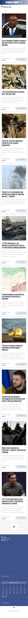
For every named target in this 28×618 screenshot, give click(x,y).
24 (10, 592)
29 (3, 594)
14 (24, 588)
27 (20, 592)
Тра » (5, 596)
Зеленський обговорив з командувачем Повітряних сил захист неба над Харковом (13, 399)
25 (13, 592)
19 (17, 590)
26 (17, 592)
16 (6, 590)
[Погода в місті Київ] (14, 537)
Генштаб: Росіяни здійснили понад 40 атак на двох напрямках (12, 143)
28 (24, 592)
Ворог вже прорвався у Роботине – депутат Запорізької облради (14, 450)
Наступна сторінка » (14, 526)
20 (20, 590)
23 (6, 592)
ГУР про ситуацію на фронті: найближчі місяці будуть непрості (12, 348)
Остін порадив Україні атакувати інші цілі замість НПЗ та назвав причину (14, 43)
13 (20, 588)
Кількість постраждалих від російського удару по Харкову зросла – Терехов (13, 194)
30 (6, 594)
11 (13, 588)
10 (10, 588)
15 (3, 590)
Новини (4, 60)
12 (17, 588)
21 (24, 590)
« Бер (2, 596)
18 (13, 590)
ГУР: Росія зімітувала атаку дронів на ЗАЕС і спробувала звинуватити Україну (12, 501)
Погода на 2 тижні (5, 538)
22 (3, 592)
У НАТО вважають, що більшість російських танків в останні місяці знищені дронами (14, 245)
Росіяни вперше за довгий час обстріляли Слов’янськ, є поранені (13, 296)
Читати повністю (21, 59)
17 (10, 590)
